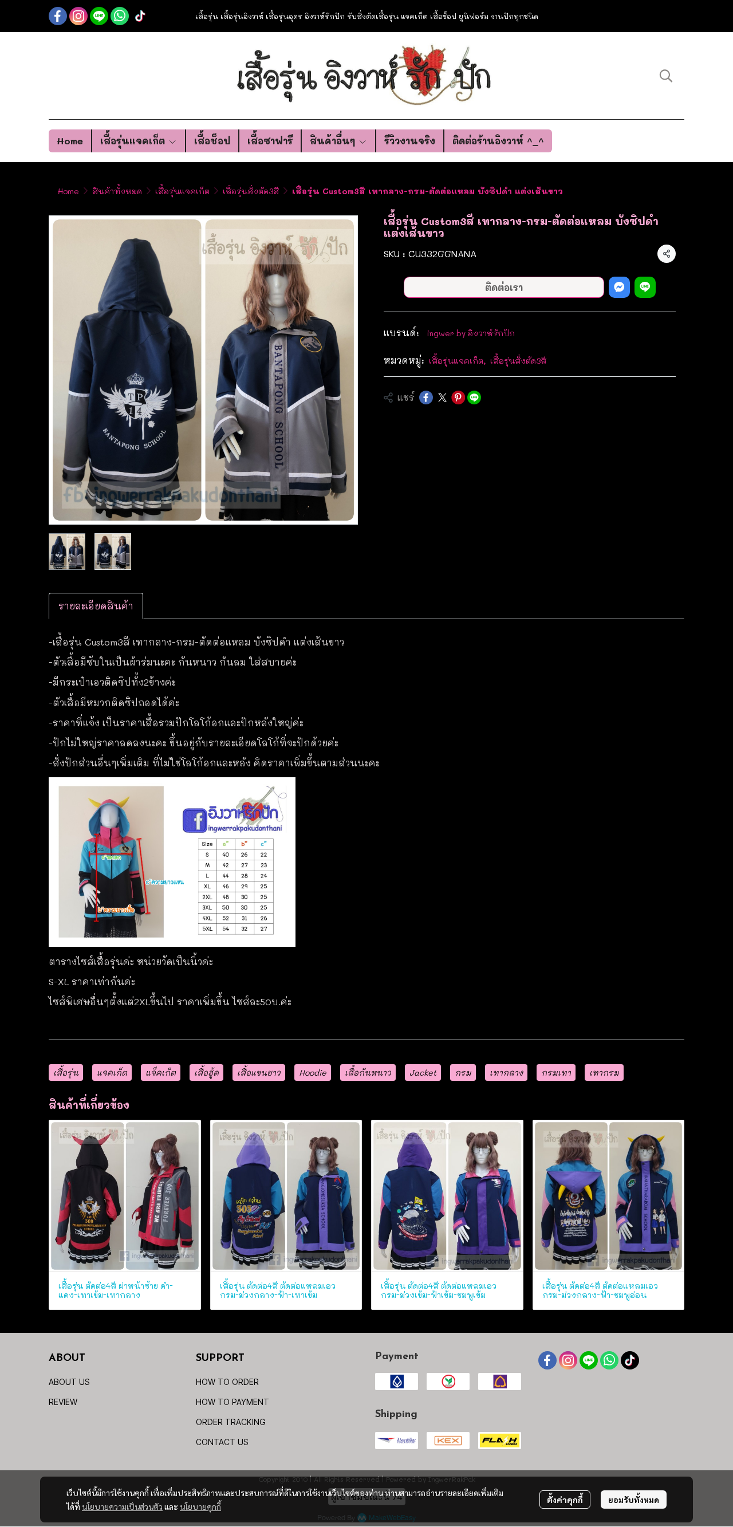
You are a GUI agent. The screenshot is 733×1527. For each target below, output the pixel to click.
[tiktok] (140, 16)
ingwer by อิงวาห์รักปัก (471, 333)
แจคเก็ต (112, 1072)
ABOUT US (69, 1382)
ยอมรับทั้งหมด (633, 1499)
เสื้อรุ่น (65, 1072)
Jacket (422, 1072)
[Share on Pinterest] (458, 397)
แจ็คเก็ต (160, 1072)
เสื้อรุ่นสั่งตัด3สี (251, 191)
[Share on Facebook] (426, 397)
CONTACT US (222, 1442)
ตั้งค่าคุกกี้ (565, 1499)
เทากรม (604, 1072)
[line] (99, 16)
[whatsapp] (120, 16)
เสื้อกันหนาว (368, 1072)
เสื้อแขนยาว (259, 1072)
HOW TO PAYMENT (232, 1402)
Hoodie (312, 1072)
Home (68, 191)
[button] (666, 75)
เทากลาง (506, 1072)
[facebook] (58, 16)
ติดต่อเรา (504, 287)
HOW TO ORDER (227, 1382)
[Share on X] (442, 397)
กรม (463, 1072)
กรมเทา (556, 1072)
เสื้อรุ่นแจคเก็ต (182, 191)
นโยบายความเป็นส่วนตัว (122, 1506)
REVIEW (63, 1402)
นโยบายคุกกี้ (200, 1506)
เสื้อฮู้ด (206, 1072)
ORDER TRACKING (231, 1422)
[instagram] (78, 16)
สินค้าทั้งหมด (117, 191)
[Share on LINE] (474, 397)
